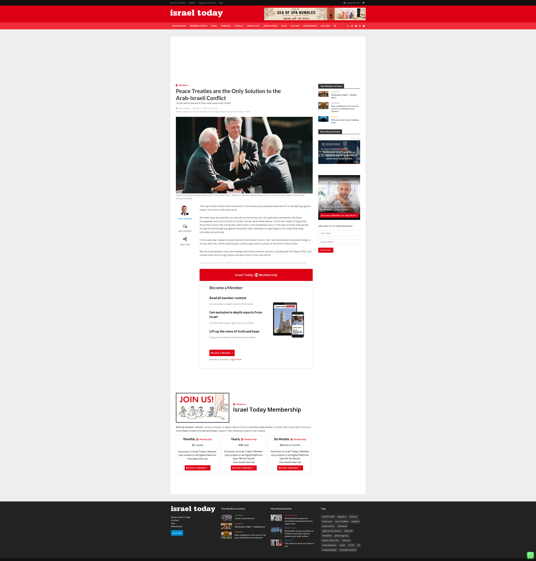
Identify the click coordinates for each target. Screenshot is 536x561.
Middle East (339, 148)
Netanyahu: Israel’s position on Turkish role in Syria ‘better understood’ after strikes (339, 155)
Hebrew (346, 540)
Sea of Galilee (341, 521)
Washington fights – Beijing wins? (343, 96)
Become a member (178, 3)
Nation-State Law (330, 540)
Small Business (329, 545)
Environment (328, 526)
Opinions (187, 111)
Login (221, 3)
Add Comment (185, 231)
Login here (235, 359)
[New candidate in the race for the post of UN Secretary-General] (323, 105)
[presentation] (353, 138)
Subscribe (177, 533)
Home (178, 111)
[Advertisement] (268, 62)
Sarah (342, 545)
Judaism (355, 521)
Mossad (348, 530)
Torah (351, 545)
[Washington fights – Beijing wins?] (323, 93)
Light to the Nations (331, 530)
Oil (358, 545)
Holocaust (327, 521)
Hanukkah (326, 535)
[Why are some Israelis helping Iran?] (323, 118)
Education (342, 526)
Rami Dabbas (185, 108)
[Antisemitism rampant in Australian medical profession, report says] (276, 517)
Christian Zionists (348, 549)
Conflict (335, 117)
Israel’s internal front (244, 518)
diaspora (342, 516)
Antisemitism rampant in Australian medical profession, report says (299, 521)
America (353, 516)
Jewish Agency (341, 535)
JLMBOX (192, 3)
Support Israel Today (207, 3)
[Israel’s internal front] (226, 517)
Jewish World (291, 515)
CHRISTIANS (328, 516)
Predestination (329, 549)
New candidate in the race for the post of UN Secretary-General (345, 109)
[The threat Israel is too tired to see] (276, 542)
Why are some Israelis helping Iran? (345, 121)
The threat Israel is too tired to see (299, 544)
